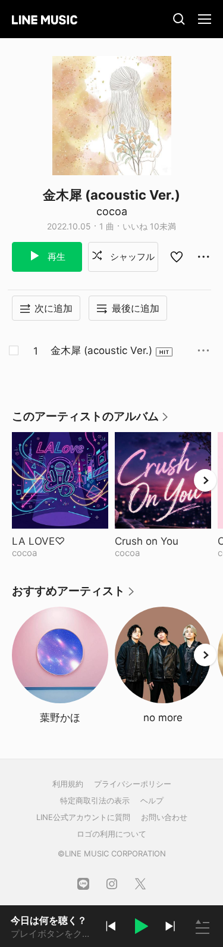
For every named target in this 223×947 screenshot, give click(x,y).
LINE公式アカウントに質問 (83, 817)
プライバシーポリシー (132, 783)
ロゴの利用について (111, 834)
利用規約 (67, 783)
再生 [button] (55, 256)
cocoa (111, 211)
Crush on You (163, 541)
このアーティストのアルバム (90, 420)
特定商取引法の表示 (95, 800)
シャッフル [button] (131, 256)
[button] (140, 928)
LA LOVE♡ (60, 541)
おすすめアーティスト (74, 595)
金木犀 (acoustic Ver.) (101, 350)
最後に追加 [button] (135, 308)
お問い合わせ (164, 817)
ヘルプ (152, 800)
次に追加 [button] (53, 308)
